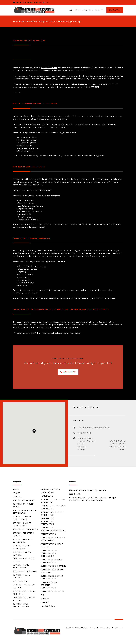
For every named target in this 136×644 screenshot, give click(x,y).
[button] (34, 431)
